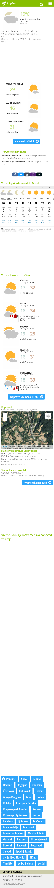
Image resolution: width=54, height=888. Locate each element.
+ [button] (5, 415)
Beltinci (37, 779)
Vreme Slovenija (12, 872)
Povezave (6, 880)
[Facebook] (15, 174)
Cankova (37, 785)
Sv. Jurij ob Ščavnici (14, 857)
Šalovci (7, 851)
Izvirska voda (18, 464)
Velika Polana (25, 863)
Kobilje (7, 803)
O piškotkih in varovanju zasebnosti (29, 876)
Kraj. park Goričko (26, 803)
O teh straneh (8, 876)
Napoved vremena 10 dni (24, 397)
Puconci (7, 845)
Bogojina (22, 785)
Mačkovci (38, 821)
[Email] (27, 174)
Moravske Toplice (13, 833)
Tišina (33, 857)
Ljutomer (23, 821)
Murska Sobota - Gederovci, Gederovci (22, 475)
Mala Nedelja (10, 827)
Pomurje (11, 779)
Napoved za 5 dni (24, 141)
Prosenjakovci (39, 839)
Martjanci (28, 827)
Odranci (7, 839)
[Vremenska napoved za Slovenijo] (4, 5)
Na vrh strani (17, 880)
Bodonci (7, 785)
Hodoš (40, 797)
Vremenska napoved (35, 483)
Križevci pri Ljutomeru (15, 815)
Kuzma (36, 815)
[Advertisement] (30, 62)
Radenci (21, 845)
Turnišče (7, 863)
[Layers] (48, 416)
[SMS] (39, 174)
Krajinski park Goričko (13, 161)
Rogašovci (36, 845)
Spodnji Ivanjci (24, 851)
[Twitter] (21, 174)
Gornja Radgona (12, 797)
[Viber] (33, 174)
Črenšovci (8, 791)
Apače (24, 779)
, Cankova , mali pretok (18, 456)
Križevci (37, 809)
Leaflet (5, 446)
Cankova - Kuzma (12, 472)
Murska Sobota (10, 155)
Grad (28, 797)
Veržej (41, 863)
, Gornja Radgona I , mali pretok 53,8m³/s (24, 460)
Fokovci (40, 791)
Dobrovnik (25, 791)
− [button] (5, 419)
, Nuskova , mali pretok (20, 453)
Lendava (8, 821)
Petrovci (21, 839)
